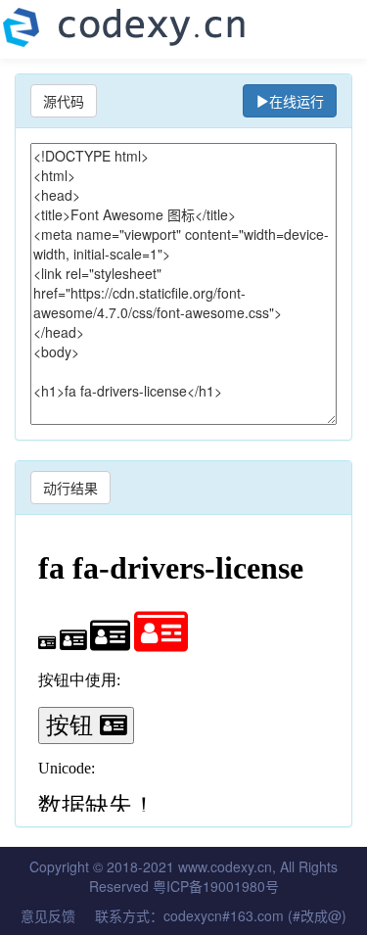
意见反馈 (48, 915)
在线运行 (296, 101)
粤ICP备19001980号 (216, 886)
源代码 (63, 101)
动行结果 (70, 487)
